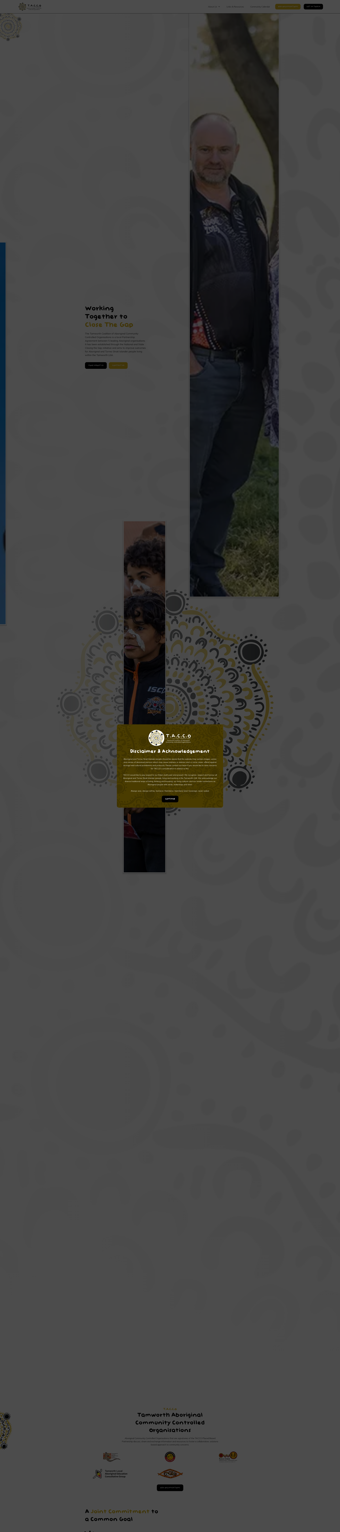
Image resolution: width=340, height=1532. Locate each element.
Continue (170, 799)
